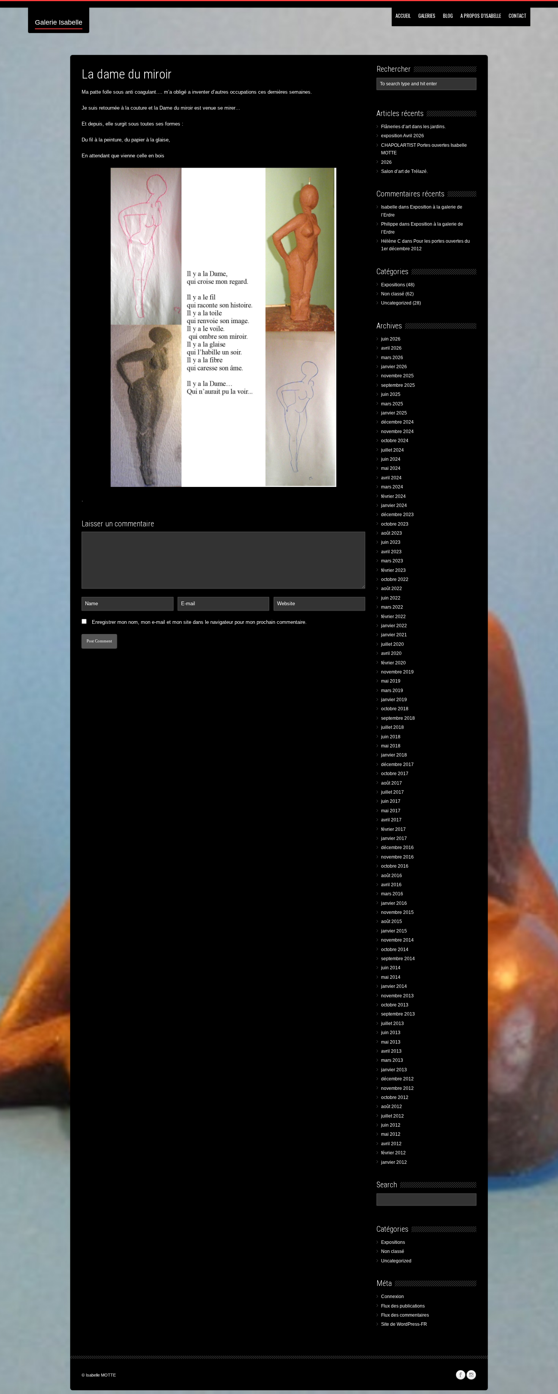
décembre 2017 (397, 764)
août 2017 (391, 783)
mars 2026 (392, 357)
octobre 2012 (394, 1097)
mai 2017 (390, 810)
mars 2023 (392, 561)
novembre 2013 (397, 995)
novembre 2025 (397, 375)
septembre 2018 (398, 718)
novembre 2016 (397, 857)
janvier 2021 (394, 634)
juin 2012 (390, 1125)
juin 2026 (390, 339)
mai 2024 (390, 468)
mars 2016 (392, 893)
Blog (448, 15)
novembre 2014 (397, 940)
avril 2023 (391, 551)
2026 (386, 162)
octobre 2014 (394, 949)
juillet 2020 (392, 644)
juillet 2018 (392, 727)
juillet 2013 (392, 1023)
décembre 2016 (397, 847)
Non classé (392, 294)
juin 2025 (390, 394)
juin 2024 (390, 459)
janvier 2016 (394, 903)
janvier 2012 (394, 1162)
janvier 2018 (394, 755)
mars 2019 (392, 690)
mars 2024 (392, 487)
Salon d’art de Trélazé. (404, 171)
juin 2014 (390, 967)
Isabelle (389, 207)
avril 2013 (391, 1051)
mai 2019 (390, 681)
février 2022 (393, 616)
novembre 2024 (397, 431)
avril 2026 (391, 348)
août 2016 (391, 875)
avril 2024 (391, 477)
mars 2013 (392, 1060)
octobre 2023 (394, 524)
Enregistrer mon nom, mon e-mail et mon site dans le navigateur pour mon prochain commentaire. (199, 622)
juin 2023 (390, 542)
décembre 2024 (397, 422)
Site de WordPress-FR (404, 1324)
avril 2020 (391, 653)
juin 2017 (390, 801)
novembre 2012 (397, 1088)
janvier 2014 (394, 986)
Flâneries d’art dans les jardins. (413, 126)
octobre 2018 (394, 708)
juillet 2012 (392, 1116)
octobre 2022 (394, 579)
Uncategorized (396, 303)
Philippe (389, 224)
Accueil (403, 15)
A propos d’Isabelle (480, 15)
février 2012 (393, 1152)
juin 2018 (390, 736)
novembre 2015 (397, 912)
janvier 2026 (394, 366)
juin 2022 (390, 598)
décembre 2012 (397, 1079)
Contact (517, 15)
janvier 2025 (394, 413)
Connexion (392, 1296)
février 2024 (393, 496)
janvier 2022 (394, 625)
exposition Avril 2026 (402, 135)
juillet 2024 (392, 450)
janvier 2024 (394, 505)
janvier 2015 (394, 931)
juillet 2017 (392, 792)
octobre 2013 (394, 1005)
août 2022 (391, 588)
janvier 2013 (394, 1069)
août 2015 (391, 921)
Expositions (393, 284)
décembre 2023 (397, 514)
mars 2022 (392, 607)
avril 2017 (391, 820)
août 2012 (391, 1106)
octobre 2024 (394, 440)
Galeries (426, 15)
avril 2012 (391, 1143)
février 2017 (393, 829)
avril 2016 (391, 884)
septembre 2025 (398, 385)
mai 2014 (390, 977)
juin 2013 (390, 1032)
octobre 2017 (394, 773)
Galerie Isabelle (58, 22)
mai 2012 (390, 1134)
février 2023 (393, 570)
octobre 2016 (394, 866)
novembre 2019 (397, 672)
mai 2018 (390, 746)
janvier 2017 (394, 838)
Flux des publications (403, 1306)
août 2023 (391, 533)
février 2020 (393, 663)
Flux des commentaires (405, 1315)
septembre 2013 (398, 1014)
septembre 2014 (398, 958)
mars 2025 (392, 404)
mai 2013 (390, 1042)
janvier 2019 (394, 699)
